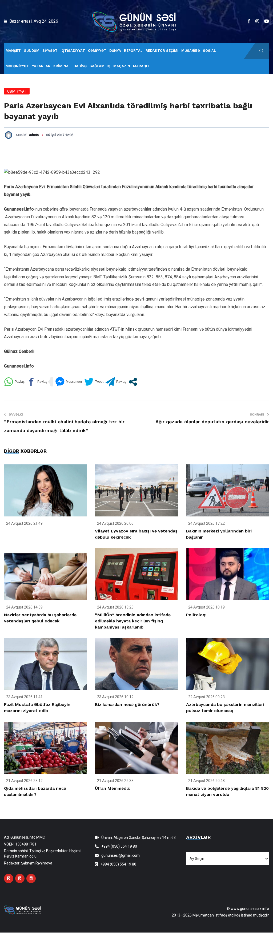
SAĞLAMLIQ (100, 66)
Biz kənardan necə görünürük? (127, 704)
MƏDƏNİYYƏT (17, 66)
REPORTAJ (133, 51)
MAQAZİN (121, 66)
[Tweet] (93, 381)
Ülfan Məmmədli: (112, 788)
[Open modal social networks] (133, 381)
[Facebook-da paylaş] (37, 381)
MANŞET (13, 51)
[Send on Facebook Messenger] (68, 381)
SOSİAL (209, 51)
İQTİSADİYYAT (73, 51)
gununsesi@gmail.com (120, 855)
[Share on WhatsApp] (14, 381)
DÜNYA (115, 51)
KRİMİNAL (62, 66)
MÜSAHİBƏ (190, 51)
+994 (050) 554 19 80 (119, 846)
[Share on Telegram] (116, 381)
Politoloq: (196, 614)
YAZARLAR (41, 66)
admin (34, 135)
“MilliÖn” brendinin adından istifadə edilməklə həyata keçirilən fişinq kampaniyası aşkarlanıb (133, 621)
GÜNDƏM (31, 51)
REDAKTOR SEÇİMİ (162, 51)
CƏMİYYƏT (97, 51)
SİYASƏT (50, 51)
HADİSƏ (80, 66)
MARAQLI (141, 66)
